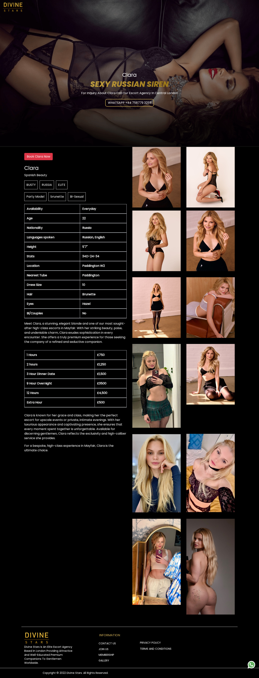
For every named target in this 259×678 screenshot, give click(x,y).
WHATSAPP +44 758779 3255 (129, 103)
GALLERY (104, 660)
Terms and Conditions (155, 649)
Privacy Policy (150, 643)
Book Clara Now (38, 156)
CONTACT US (107, 643)
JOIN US (103, 649)
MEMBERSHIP (106, 655)
